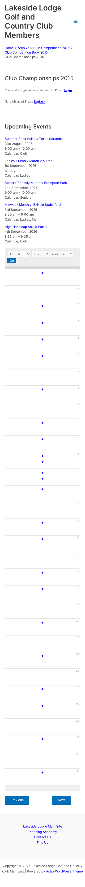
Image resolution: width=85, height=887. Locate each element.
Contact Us (42, 837)
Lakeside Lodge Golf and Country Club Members (33, 21)
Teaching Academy (42, 832)
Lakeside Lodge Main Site (42, 826)
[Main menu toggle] (76, 21)
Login (68, 90)
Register (39, 101)
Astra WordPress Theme (64, 871)
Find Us (42, 842)
